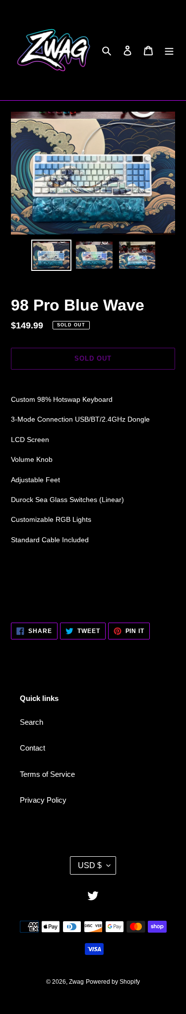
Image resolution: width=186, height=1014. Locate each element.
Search (31, 722)
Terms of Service (47, 774)
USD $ (90, 865)
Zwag (76, 981)
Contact (32, 748)
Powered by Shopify (113, 981)
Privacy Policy (43, 800)
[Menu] (169, 50)
